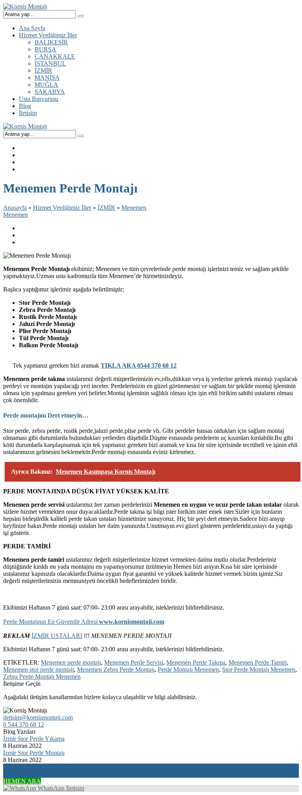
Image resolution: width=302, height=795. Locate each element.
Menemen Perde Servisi (133, 662)
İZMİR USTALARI (56, 635)
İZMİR (106, 207)
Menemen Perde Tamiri (257, 662)
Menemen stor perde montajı (38, 669)
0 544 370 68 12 (23, 724)
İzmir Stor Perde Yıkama (33, 738)
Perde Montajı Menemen (188, 669)
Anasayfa (15, 207)
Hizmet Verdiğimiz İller (62, 207)
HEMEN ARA (22, 781)
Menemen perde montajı (71, 662)
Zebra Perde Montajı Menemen (42, 676)
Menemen (134, 207)
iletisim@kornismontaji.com (38, 717)
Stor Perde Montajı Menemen (258, 669)
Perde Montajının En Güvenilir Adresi (83, 621)
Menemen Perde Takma (195, 662)
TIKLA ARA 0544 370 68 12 (139, 365)
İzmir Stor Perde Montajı (33, 752)
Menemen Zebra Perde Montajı (116, 669)
